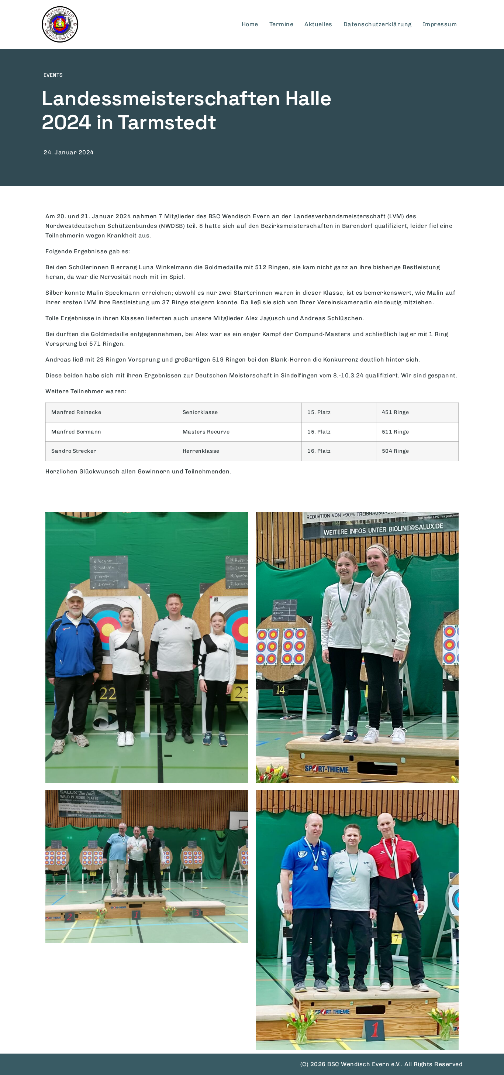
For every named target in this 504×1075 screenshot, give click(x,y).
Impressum (440, 24)
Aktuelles (318, 24)
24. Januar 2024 (69, 152)
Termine (281, 24)
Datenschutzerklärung (378, 24)
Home (250, 24)
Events (53, 75)
